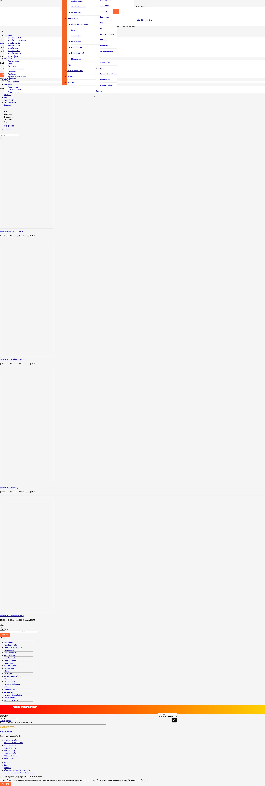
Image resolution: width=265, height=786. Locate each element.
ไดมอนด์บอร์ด (10, 681)
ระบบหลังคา (8, 642)
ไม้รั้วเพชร (8, 674)
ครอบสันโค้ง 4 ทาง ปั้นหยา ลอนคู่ (12, 359)
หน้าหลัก (7, 762)
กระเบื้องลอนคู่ (10, 655)
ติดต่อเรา (7, 768)
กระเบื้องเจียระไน (10, 660)
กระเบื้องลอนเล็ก (10, 658)
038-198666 (9, 126)
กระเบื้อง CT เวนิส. (11, 645)
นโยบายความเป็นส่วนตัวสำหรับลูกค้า (17, 770)
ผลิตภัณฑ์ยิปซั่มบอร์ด (12, 684)
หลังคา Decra (9, 663)
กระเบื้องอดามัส (10, 650)
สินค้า (6, 765)
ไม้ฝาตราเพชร (10, 668)
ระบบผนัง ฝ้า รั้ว (10, 665)
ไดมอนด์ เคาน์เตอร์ (11, 700)
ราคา (2, 629)
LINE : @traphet (5, 721)
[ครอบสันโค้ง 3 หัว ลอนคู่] (31, 431)
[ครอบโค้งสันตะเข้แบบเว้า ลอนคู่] (41, 174)
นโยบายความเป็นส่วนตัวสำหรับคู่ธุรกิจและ (19, 773)
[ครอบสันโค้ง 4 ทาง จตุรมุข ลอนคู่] (31, 559)
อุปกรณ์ (7, 686)
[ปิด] (1, 138)
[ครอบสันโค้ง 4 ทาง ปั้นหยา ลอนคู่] (31, 302)
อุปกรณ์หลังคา (10, 689)
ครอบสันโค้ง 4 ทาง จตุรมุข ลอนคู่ (12, 616)
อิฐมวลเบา (8, 692)
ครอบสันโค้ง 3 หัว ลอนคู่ (9, 488)
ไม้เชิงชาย (8, 679)
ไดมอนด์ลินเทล (10, 697)
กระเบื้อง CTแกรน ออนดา (13, 647)
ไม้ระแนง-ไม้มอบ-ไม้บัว (12, 676)
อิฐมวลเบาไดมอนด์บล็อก (13, 695)
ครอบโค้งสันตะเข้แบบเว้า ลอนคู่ (11, 231)
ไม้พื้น (7, 671)
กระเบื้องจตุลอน (10, 653)
